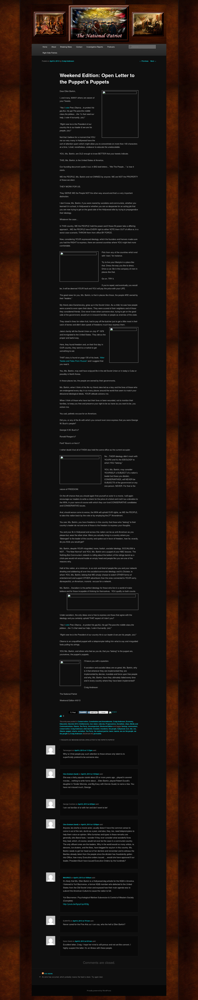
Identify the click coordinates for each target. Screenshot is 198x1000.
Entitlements (84, 724)
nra (134, 728)
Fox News (48, 974)
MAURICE (67, 877)
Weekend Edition (106, 726)
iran (91, 724)
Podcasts (111, 46)
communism (132, 726)
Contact (79, 46)
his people (113, 728)
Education (63, 724)
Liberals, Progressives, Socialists (111, 724)
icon (127, 728)
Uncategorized (93, 726)
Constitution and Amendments (100, 721)
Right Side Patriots (50, 52)
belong (124, 726)
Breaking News (66, 46)
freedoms (104, 728)
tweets (116, 731)
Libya (127, 724)
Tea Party (83, 726)
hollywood (121, 728)
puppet (68, 731)
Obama (76, 726)
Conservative (83, 721)
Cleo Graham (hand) (70, 774)
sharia (74, 731)
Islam (96, 724)
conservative (65, 728)
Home (45, 46)
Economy (129, 721)
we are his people (126, 731)
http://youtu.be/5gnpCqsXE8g (76, 904)
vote (67, 107)
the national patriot (101, 731)
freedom (96, 728)
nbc (131, 728)
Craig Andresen (68, 61)
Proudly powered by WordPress (99, 990)
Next (153, 61)
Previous (144, 61)
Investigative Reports (94, 46)
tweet (111, 731)
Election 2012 (73, 724)
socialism (81, 731)
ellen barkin (88, 728)
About (53, 46)
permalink (97, 733)
